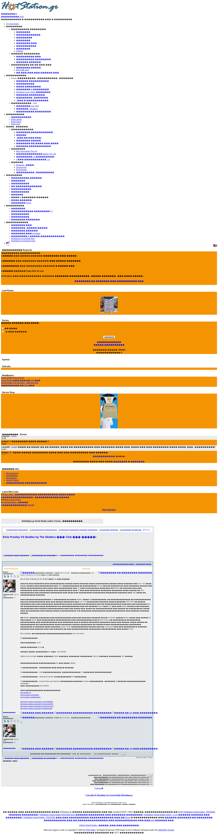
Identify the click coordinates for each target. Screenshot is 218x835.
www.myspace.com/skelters (29, 695)
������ (114, 530)
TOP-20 (147, 530)
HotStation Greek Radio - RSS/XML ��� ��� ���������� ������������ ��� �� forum (76, 817)
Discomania (11, 478)
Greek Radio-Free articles (12, 378)
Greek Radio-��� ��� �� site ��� (20, 380)
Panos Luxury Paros (12, 500)
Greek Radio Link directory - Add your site (19, 383)
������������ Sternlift (18, 505)
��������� (50, 530)
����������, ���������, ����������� (81, 555)
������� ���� (143, 564)
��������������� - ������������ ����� (36, 497)
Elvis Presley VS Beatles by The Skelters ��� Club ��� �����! (49, 537)
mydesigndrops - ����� (15, 502)
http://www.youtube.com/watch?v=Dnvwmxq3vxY (37, 706)
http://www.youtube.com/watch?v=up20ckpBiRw (36, 702)
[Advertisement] (78, 548)
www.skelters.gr (25, 693)
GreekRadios (12, 476)
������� (120, 461)
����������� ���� (123, 564)
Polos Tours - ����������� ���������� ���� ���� (39, 494)
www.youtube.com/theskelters (30, 697)
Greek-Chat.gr (12, 480)
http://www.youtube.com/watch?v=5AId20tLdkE (36, 708)
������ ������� (88, 530)
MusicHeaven (12, 473)
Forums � (99, 788)
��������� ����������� (26, 483)
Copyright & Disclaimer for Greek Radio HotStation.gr (109, 795)
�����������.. (104, 456)
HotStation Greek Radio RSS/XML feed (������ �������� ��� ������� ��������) (91, 815)
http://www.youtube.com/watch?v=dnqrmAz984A (36, 704)
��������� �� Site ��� (17, 385)
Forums (55, 555)
